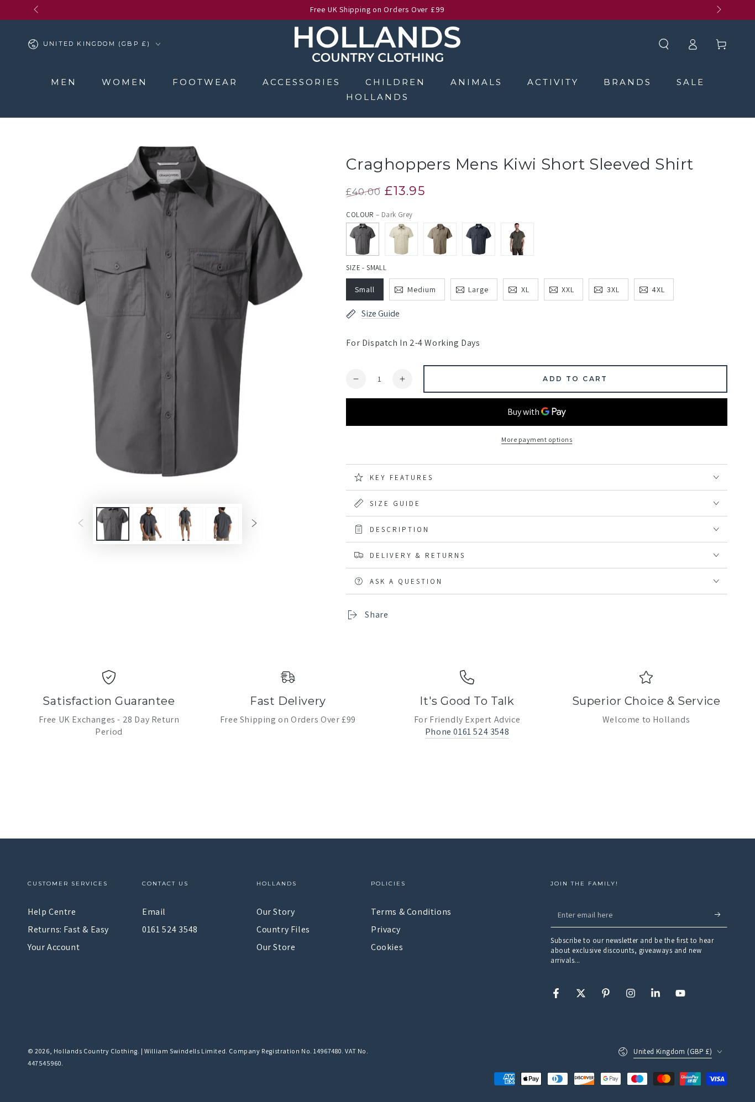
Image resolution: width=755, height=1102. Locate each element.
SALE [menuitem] (691, 82)
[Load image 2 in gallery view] (149, 524)
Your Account (54, 947)
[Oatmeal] (401, 239)
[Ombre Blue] (478, 239)
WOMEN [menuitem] (125, 82)
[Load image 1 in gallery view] (112, 524)
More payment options (536, 439)
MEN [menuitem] (64, 82)
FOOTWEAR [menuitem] (205, 82)
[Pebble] (440, 239)
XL (525, 289)
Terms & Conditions (411, 912)
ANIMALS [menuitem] (476, 82)
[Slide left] (37, 10)
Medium (421, 289)
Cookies (387, 947)
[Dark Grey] (362, 239)
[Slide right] (718, 10)
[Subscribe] (721, 915)
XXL (568, 289)
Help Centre (52, 912)
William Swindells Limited (185, 1051)
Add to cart (575, 379)
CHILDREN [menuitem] (395, 82)
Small (365, 289)
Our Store (275, 947)
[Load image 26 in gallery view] (222, 524)
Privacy (385, 929)
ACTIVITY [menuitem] (553, 82)
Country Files (283, 929)
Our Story (275, 912)
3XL (613, 289)
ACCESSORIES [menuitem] (301, 82)
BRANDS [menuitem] (628, 82)
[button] (663, 44)
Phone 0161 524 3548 (467, 731)
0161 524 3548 (170, 929)
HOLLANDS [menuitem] (377, 97)
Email (154, 912)
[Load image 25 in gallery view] (185, 524)
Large (478, 289)
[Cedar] (517, 239)
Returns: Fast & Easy (68, 929)
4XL (658, 289)
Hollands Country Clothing (96, 1051)
